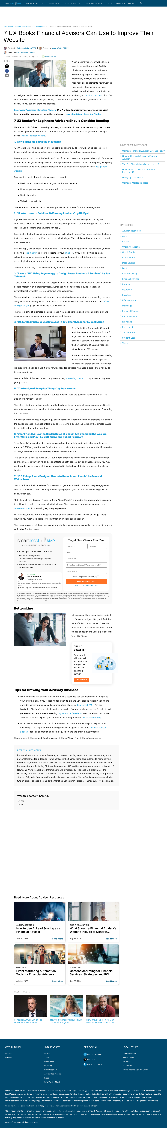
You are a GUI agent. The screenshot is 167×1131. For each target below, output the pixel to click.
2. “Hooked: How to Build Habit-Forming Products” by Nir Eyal (51, 213)
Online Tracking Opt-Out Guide (135, 1070)
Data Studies (128, 263)
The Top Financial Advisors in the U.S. (140, 164)
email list (69, 252)
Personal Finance (130, 311)
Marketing (54, 3)
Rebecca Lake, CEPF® (29, 750)
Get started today (92, 717)
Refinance (127, 321)
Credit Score (128, 257)
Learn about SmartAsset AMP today (83, 114)
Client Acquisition (34, 3)
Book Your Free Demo (86, 582)
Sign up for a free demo (70, 713)
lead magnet (31, 252)
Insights (126, 284)
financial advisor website (33, 135)
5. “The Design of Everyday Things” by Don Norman (45, 388)
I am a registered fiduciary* (84, 577)
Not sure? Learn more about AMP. (86, 586)
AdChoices (127, 1062)
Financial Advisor (130, 279)
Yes (22, 801)
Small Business (129, 332)
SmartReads (8, 27)
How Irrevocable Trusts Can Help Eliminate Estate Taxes (100, 1021)
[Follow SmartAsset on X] (85, 1059)
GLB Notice (127, 1066)
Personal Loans (129, 316)
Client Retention (72, 3)
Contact (8, 1054)
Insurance (127, 289)
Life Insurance (129, 300)
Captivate (48, 1066)
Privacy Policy (128, 1058)
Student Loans (129, 337)
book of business (93, 95)
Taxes (125, 343)
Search (47, 1054)
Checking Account (131, 246)
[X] (7, 66)
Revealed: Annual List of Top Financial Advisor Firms (28, 1021)
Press (46, 1078)
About (46, 1058)
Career (125, 241)
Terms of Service (129, 1054)
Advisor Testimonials (52, 1074)
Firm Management (94, 3)
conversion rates (22, 508)
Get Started (81, 680)
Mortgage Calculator (132, 177)
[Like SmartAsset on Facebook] (85, 1054)
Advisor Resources (22, 27)
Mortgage (127, 305)
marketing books (74, 378)
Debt (124, 268)
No (21, 804)
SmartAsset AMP (84, 705)
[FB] (7, 71)
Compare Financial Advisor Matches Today (143, 151)
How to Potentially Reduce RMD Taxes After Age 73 (66, 1021)
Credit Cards (128, 252)
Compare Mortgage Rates (135, 182)
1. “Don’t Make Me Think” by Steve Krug (37, 141)
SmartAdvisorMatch (52, 1082)
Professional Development (121, 3)
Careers (8, 1058)
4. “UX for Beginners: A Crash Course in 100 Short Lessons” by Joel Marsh (59, 321)
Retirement (127, 327)
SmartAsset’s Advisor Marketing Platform (35, 110)
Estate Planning (130, 273)
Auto (124, 236)
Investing (126, 295)
